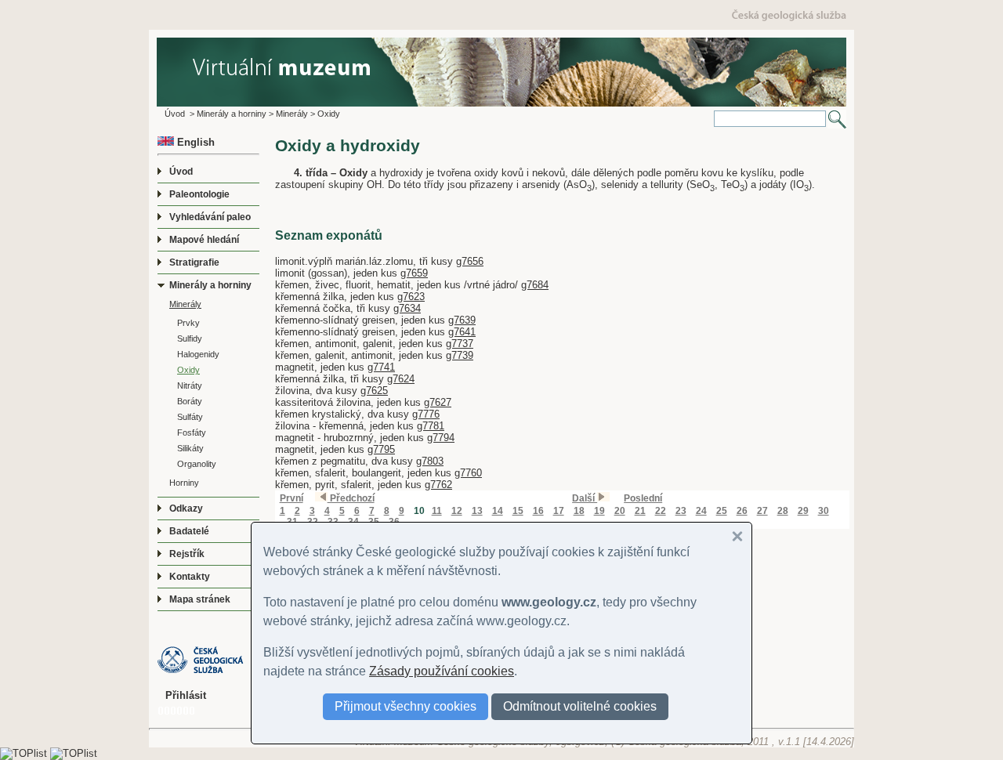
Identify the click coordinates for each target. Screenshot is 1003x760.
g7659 (414, 273)
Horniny (184, 482)
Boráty (189, 401)
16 (538, 510)
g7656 (469, 261)
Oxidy (328, 113)
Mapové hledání (204, 239)
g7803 (430, 461)
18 (579, 510)
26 (742, 510)
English (194, 142)
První (291, 498)
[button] (737, 536)
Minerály (292, 113)
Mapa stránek (199, 599)
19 (599, 510)
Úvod (175, 113)
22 (660, 510)
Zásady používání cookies (441, 671)
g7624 (401, 379)
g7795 (381, 449)
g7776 (426, 414)
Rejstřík (187, 553)
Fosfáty (191, 432)
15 (517, 510)
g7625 (374, 390)
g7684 (535, 285)
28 (782, 510)
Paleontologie (199, 194)
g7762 (438, 484)
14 (497, 510)
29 (803, 510)
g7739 (459, 355)
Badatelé (189, 531)
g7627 (437, 402)
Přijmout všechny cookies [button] (405, 706)
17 (558, 510)
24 (701, 510)
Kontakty (189, 576)
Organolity (196, 464)
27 (762, 510)
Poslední (643, 498)
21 (640, 510)
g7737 (459, 343)
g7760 (468, 473)
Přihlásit (185, 695)
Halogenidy (198, 354)
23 (680, 510)
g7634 (407, 308)
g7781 (430, 426)
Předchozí (351, 498)
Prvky (188, 323)
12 (456, 510)
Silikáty (190, 448)
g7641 (462, 332)
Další (584, 498)
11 (437, 510)
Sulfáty (190, 417)
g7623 (411, 296)
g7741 (381, 367)
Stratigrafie (194, 262)
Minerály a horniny (231, 113)
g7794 (440, 437)
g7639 (462, 320)
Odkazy (186, 508)
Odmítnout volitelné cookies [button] (580, 706)
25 (721, 510)
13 (477, 510)
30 (823, 510)
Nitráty (189, 385)
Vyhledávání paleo (210, 217)
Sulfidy (189, 338)
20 (619, 510)
